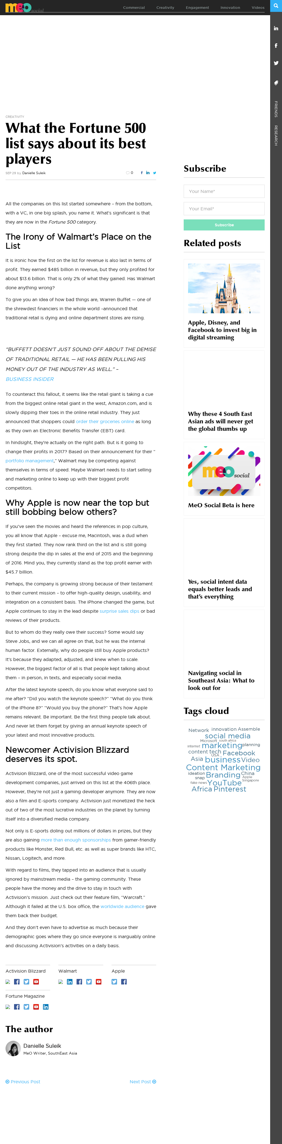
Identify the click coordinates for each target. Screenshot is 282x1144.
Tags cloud (206, 711)
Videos (258, 7)
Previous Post (24, 1081)
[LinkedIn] (276, 28)
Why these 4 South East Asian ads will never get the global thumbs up (220, 422)
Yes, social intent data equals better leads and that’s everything (220, 589)
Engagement (197, 7)
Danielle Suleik (34, 173)
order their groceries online (105, 421)
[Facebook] (276, 46)
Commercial (134, 7)
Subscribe (224, 225)
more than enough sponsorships (76, 839)
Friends (276, 107)
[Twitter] (276, 63)
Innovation (230, 7)
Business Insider (29, 379)
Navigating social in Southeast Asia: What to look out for (221, 681)
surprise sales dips (119, 611)
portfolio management (30, 460)
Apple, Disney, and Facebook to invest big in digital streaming (222, 330)
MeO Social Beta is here (221, 506)
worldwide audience (122, 906)
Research (276, 131)
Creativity (165, 7)
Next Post (141, 1081)
